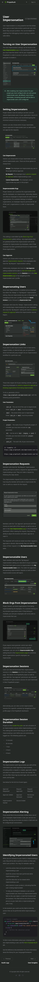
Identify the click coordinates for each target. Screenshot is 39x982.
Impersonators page (21, 653)
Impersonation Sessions (16, 666)
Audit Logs (5, 963)
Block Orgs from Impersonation (20, 602)
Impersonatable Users (15, 556)
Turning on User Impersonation (20, 44)
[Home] (10, 2)
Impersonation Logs (14, 761)
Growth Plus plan (17, 725)
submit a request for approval (27, 385)
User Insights (33, 963)
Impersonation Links (14, 344)
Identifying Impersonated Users (20, 855)
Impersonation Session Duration (15, 721)
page (11, 50)
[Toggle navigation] (2, 2)
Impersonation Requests (16, 463)
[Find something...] (26, 2)
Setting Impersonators (15, 109)
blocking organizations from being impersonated (18, 388)
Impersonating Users (14, 286)
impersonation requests (15, 261)
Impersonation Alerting (15, 811)
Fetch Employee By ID (30, 942)
